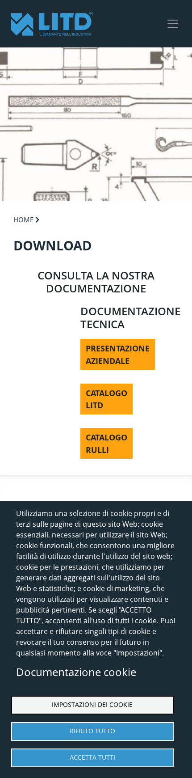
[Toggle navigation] (173, 23)
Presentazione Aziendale (118, 354)
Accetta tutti (92, 757)
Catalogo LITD (106, 399)
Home (23, 219)
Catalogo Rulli (106, 443)
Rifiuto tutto (92, 731)
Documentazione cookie (76, 671)
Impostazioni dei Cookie (92, 704)
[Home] (51, 24)
